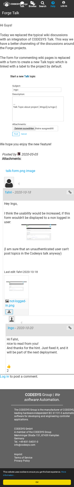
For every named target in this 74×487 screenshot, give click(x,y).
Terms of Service (23, 457)
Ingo (11, 328)
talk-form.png (16, 171)
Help (53, 6)
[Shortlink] (70, 192)
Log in (4, 376)
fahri (9, 192)
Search (42, 6)
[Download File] (9, 311)
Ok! (37, 482)
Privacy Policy (22, 460)
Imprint (18, 454)
